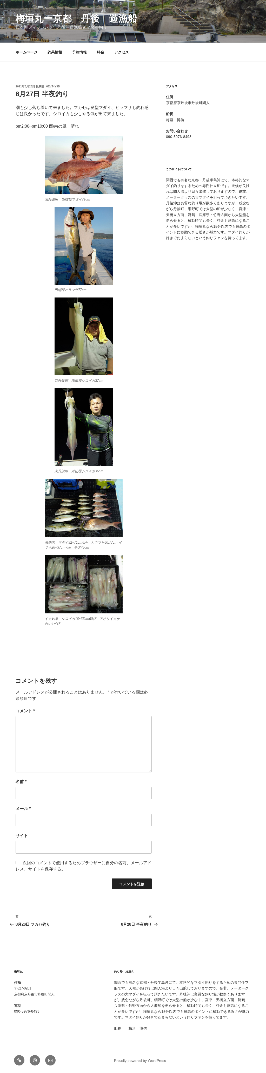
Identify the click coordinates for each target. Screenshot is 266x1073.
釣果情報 (55, 52)
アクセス (121, 52)
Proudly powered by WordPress (140, 1060)
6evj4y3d (53, 86)
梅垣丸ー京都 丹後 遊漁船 (76, 18)
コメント (25, 711)
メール (23, 808)
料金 (100, 52)
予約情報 (79, 52)
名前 (21, 781)
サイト (22, 835)
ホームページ (26, 52)
